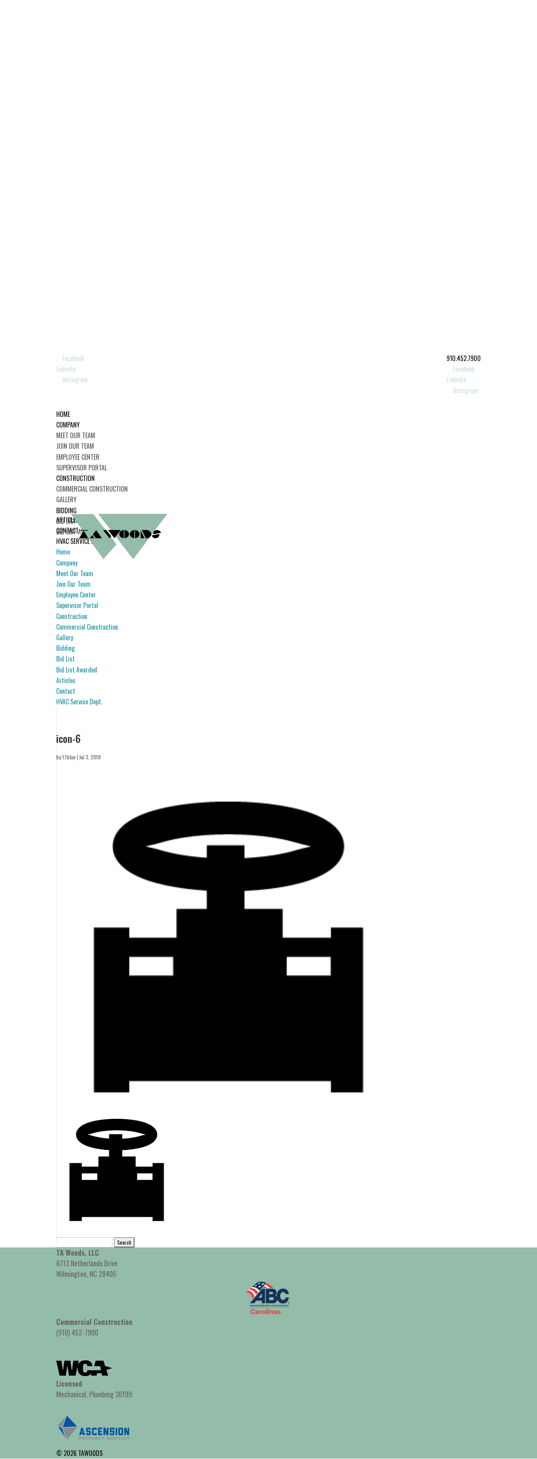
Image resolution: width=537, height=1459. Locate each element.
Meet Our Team (75, 435)
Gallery (66, 499)
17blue (68, 757)
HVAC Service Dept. (79, 701)
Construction (71, 616)
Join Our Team (75, 446)
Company (66, 562)
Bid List (65, 658)
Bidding (65, 648)
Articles (65, 680)
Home (63, 551)
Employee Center (77, 457)
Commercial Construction (92, 489)
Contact (65, 691)
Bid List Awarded (76, 669)
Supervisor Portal (81, 467)
